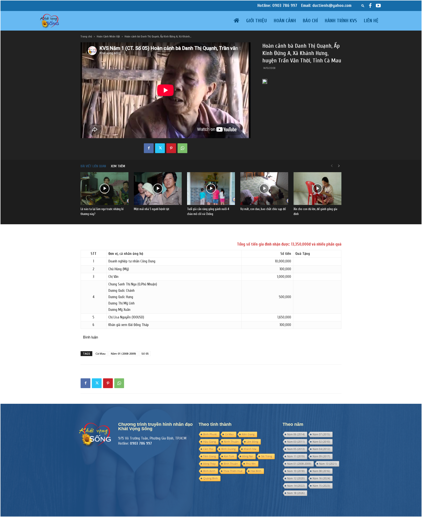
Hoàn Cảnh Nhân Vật (108, 36)
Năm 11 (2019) (296, 456)
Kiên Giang (248, 434)
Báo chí (310, 20)
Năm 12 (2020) (296, 478)
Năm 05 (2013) (296, 449)
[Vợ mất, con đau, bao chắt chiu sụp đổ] (264, 188)
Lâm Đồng (252, 441)
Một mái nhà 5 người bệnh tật (151, 209)
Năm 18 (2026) (296, 493)
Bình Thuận (231, 463)
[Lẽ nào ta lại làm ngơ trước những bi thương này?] (104, 188)
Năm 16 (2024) (321, 478)
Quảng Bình (210, 478)
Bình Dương (228, 449)
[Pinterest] (171, 148)
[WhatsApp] (182, 148)
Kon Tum (229, 456)
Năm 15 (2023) (321, 485)
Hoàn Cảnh (285, 20)
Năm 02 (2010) (321, 441)
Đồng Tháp (209, 463)
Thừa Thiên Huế (233, 471)
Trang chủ (86, 36)
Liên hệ (371, 20)
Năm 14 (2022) (296, 485)
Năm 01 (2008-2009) (123, 353)
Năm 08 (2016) (321, 471)
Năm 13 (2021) (328, 463)
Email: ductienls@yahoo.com (326, 5)
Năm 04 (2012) (321, 449)
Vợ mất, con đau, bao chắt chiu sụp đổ (263, 209)
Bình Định (209, 471)
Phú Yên (251, 463)
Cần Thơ (208, 449)
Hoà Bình (256, 471)
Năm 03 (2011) (296, 441)
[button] (363, 5)
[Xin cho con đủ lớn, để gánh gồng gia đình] (317, 188)
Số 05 (144, 353)
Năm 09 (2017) (321, 456)
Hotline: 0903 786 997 (277, 5)
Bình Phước (210, 434)
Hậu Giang (209, 441)
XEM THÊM (118, 166)
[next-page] (339, 166)
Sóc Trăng (266, 456)
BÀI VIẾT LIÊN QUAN (93, 166)
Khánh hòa (250, 449)
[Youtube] (378, 5)
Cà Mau (100, 353)
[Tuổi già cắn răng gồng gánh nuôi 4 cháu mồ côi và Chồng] (211, 188)
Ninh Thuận (231, 441)
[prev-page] (331, 166)
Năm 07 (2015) (321, 434)
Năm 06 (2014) (296, 434)
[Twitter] (160, 148)
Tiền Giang (209, 456)
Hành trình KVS (341, 20)
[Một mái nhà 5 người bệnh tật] (158, 188)
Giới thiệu (256, 20)
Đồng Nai (247, 456)
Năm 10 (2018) (296, 471)
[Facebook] (370, 5)
